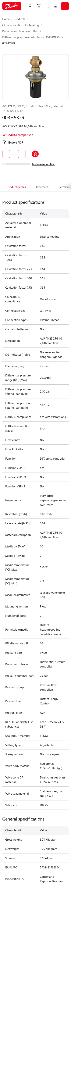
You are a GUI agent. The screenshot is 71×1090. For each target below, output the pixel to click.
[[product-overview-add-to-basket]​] (35, 154)
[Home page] (11, 6)
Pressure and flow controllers (20, 31)
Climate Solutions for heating (20, 25)
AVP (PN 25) (53, 37)
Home (6, 19)
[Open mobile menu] (65, 6)
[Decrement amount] (6, 154)
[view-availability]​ (43, 164)
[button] (47, 6)
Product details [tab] (16, 187)
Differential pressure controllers (22, 37)
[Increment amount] (22, 154)
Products (19, 19)
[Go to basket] (39, 6)
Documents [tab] (42, 187)
